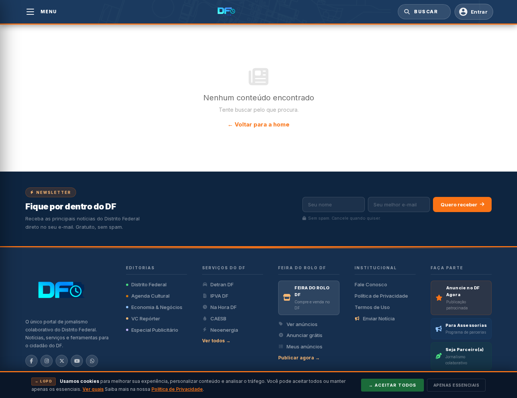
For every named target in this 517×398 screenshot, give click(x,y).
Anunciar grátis (304, 335)
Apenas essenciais (456, 385)
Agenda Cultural (150, 296)
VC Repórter (145, 318)
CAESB (218, 318)
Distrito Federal (149, 284)
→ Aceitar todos (392, 385)
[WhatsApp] (92, 361)
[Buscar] (406, 12)
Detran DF (222, 284)
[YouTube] (77, 361)
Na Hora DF (223, 307)
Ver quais (93, 389)
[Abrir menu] (30, 11)
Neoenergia (224, 330)
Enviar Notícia (379, 318)
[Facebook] (31, 361)
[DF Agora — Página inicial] (227, 12)
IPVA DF (219, 296)
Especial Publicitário (154, 330)
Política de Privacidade (381, 296)
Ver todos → (216, 340)
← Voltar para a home (258, 124)
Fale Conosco (371, 284)
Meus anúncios (304, 346)
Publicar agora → (299, 358)
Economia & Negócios (156, 307)
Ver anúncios (302, 324)
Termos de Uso (372, 307)
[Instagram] (46, 361)
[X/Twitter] (62, 361)
